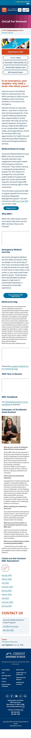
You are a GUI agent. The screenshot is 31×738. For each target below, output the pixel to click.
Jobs (3, 672)
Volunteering (12, 30)
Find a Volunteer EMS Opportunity (15, 295)
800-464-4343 (15, 712)
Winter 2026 (7, 579)
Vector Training (16, 58)
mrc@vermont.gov (10, 626)
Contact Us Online (14, 710)
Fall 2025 (5, 583)
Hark (19, 726)
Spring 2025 (7, 590)
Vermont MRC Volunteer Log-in (15, 67)
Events (27, 2)
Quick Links (20, 2)
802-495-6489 (8, 630)
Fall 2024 (5, 598)
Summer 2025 (7, 587)
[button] (4, 10)
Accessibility (6, 670)
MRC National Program (15, 72)
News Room (20, 670)
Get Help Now (6, 675)
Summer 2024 (7, 602)
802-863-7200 (15, 714)
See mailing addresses (14, 706)
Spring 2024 (7, 606)
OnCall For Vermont (7, 33)
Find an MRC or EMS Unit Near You (16, 62)
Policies (4, 678)
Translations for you (25, 10)
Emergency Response (9, 642)
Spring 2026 (7, 575)
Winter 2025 (7, 594)
